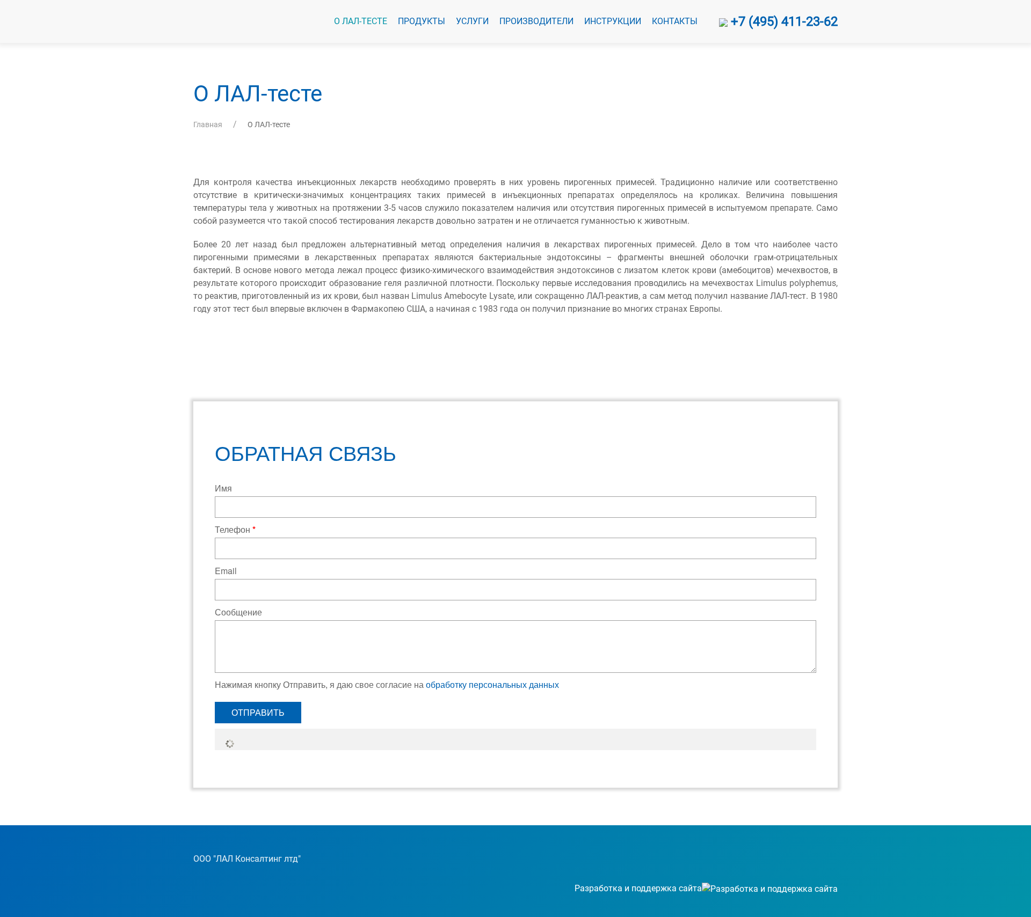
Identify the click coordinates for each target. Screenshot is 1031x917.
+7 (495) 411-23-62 (783, 21)
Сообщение (238, 612)
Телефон (235, 529)
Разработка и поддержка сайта (638, 888)
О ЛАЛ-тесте (360, 21)
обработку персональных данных (492, 684)
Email (226, 570)
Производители (536, 21)
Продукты (421, 21)
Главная (207, 124)
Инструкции (612, 21)
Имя (223, 488)
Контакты (675, 21)
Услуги (472, 21)
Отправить (258, 712)
